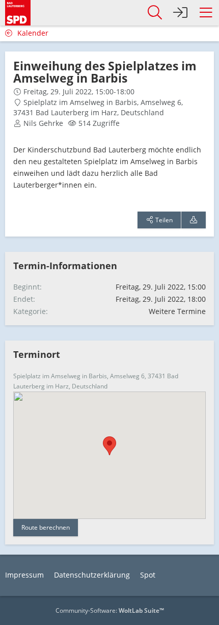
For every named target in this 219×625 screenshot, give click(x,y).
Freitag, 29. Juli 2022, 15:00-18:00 (78, 91)
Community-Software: (110, 610)
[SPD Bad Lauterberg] (18, 11)
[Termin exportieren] (193, 220)
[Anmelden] (180, 13)
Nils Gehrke (43, 123)
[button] (206, 13)
